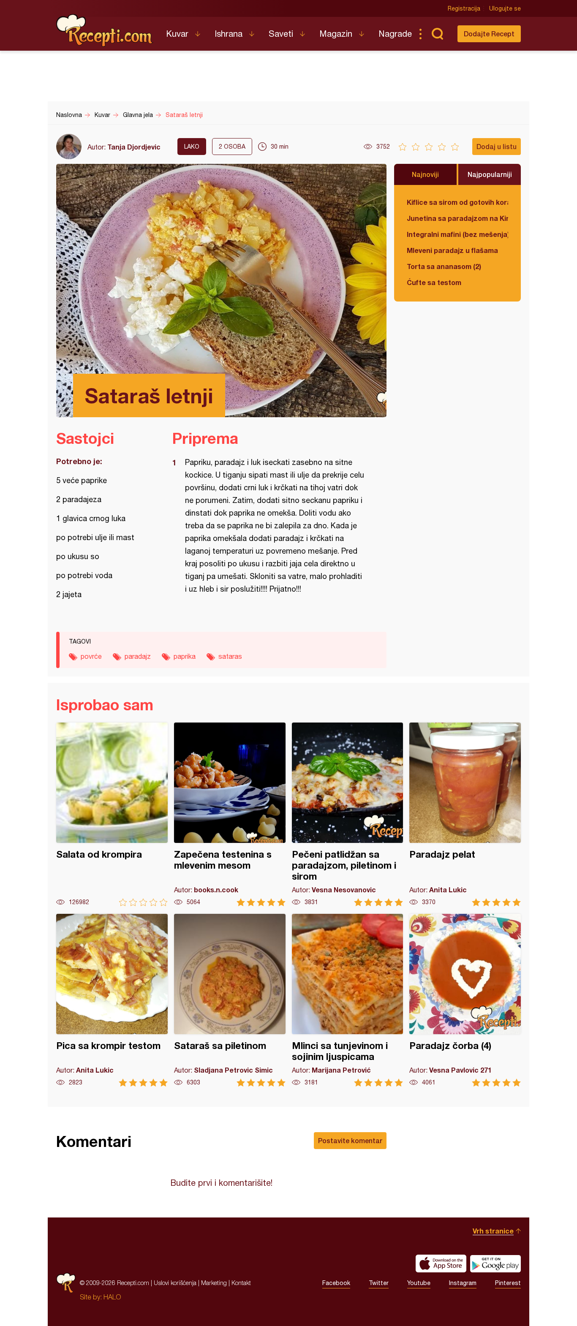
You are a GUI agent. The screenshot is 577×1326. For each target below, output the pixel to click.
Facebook (336, 1283)
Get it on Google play (495, 1263)
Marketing (214, 1282)
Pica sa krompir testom (112, 1000)
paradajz (138, 656)
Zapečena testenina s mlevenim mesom (230, 814)
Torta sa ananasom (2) (444, 266)
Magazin (335, 33)
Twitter (379, 1283)
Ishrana (228, 33)
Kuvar (177, 33)
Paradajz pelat (465, 814)
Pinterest (508, 1283)
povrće (91, 656)
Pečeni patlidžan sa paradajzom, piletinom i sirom (347, 814)
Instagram (462, 1283)
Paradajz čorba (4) (465, 1000)
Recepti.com (104, 30)
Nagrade (395, 33)
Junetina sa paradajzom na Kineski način (457, 218)
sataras (230, 656)
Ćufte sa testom (434, 282)
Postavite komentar (350, 1140)
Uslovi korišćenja (175, 1282)
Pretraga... (437, 34)
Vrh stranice (493, 1231)
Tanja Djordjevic (134, 147)
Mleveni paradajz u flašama (452, 250)
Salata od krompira (112, 814)
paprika (185, 656)
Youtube (418, 1283)
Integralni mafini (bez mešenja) (457, 234)
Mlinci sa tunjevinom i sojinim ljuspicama (347, 1000)
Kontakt (241, 1282)
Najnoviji (425, 174)
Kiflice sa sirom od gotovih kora (457, 202)
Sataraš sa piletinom (230, 1000)
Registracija (464, 8)
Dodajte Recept (489, 34)
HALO (112, 1297)
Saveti (281, 33)
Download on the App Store (441, 1263)
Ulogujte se (505, 8)
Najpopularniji (490, 174)
